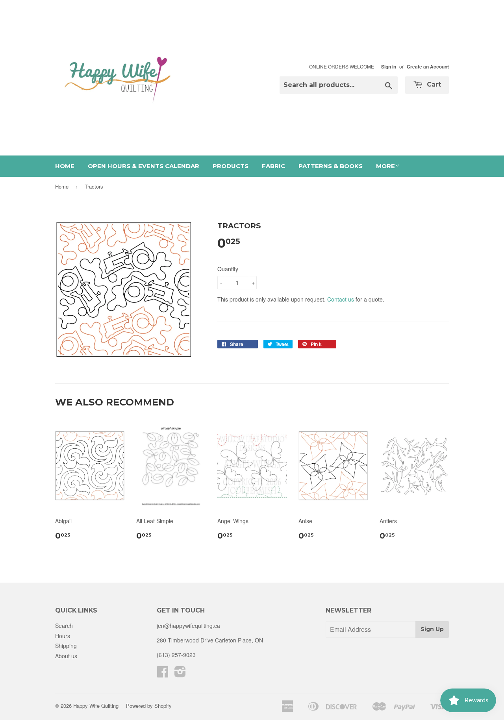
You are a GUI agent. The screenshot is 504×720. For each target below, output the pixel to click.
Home (64, 166)
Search (64, 625)
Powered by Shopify (149, 705)
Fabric (273, 166)
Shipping (66, 646)
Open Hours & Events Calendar (143, 166)
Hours (62, 636)
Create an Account (428, 66)
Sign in (388, 66)
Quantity (227, 269)
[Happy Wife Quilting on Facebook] (163, 674)
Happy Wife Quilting (96, 705)
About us (66, 656)
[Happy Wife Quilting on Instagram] (180, 674)
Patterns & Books (330, 166)
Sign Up (432, 629)
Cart (433, 84)
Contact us (340, 299)
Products (230, 166)
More (385, 166)
